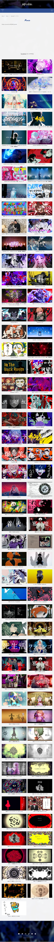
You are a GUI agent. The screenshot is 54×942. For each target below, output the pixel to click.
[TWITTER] (22, 934)
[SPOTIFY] (35, 934)
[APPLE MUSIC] (32, 934)
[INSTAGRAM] (25, 934)
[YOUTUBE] (19, 934)
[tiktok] (28, 934)
